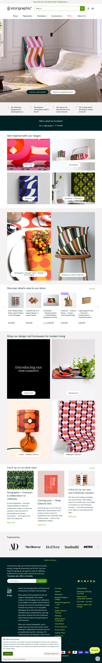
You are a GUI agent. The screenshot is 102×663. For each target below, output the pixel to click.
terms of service (38, 573)
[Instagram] (82, 581)
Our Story (58, 588)
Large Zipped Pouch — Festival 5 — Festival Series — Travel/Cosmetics (85, 314)
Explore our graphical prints (63, 92)
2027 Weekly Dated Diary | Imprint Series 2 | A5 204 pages (16, 313)
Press (57, 608)
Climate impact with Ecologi (84, 606)
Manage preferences (51, 654)
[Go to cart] (93, 8)
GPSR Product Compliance (60, 620)
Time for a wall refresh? (37, 92)
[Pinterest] (91, 581)
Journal (57, 591)
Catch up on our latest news (22, 467)
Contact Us (59, 636)
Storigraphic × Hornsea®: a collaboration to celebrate (20, 495)
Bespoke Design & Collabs (61, 598)
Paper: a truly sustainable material (84, 597)
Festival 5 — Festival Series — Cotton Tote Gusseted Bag (68, 313)
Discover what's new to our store (26, 288)
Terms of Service (61, 627)
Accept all (8, 654)
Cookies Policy (10, 649)
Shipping (58, 616)
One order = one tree (84, 602)
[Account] (88, 8)
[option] (51, 60)
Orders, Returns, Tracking (61, 612)
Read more (11, 522)
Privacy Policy (60, 630)
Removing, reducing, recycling (84, 592)
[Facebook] (79, 581)
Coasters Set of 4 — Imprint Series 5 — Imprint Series (33, 313)
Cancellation (59, 624)
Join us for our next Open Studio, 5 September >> (51, 2)
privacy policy (23, 573)
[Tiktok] (88, 581)
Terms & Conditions (19, 659)
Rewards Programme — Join (62, 603)
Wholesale (58, 594)
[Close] (59, 638)
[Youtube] (85, 581)
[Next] (98, 307)
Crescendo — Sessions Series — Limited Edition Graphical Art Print (50, 314)
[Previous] (4, 307)
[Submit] (82, 8)
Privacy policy (7, 659)
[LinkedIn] (94, 581)
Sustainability (82, 588)
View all (92, 289)
